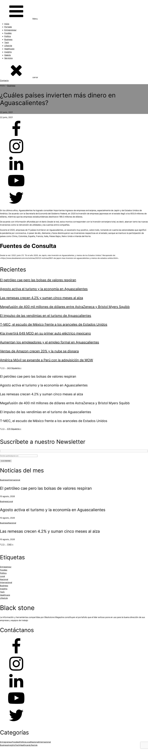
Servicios (8, 58)
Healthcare (9, 49)
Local (10, 501)
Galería (7, 55)
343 (9, 368)
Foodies (7, 33)
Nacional (12, 523)
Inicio (6, 24)
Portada (8, 27)
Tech (6, 42)
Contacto (4, 80)
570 (9, 429)
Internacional (14, 480)
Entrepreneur (10, 30)
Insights (8, 52)
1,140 (9, 544)
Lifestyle (8, 46)
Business (8, 39)
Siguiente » (16, 368)
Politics (7, 36)
